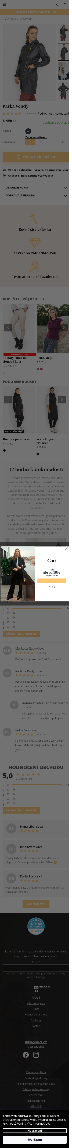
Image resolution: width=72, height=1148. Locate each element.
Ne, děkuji (52, 587)
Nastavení (34, 1131)
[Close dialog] (66, 548)
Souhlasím (34, 1139)
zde (48, 1123)
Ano (51, 580)
